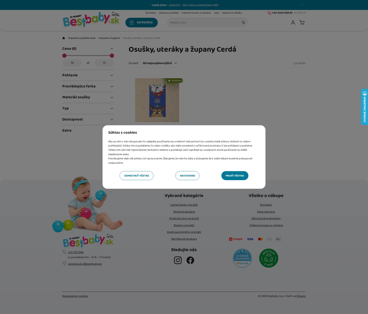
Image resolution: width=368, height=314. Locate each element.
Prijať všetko (235, 176)
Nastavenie (187, 176)
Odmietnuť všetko (136, 176)
